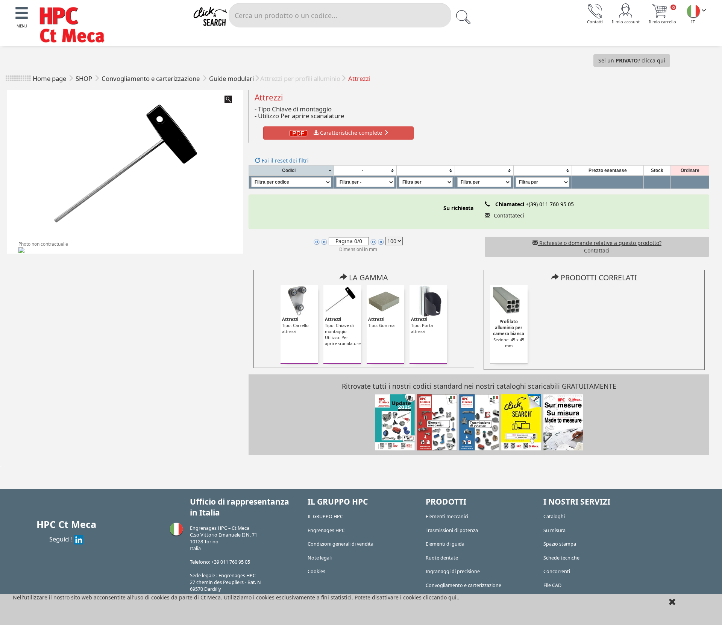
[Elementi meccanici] (437, 421)
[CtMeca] (693, 11)
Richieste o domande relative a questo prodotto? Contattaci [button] (599, 246)
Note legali (320, 558)
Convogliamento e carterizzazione (151, 78)
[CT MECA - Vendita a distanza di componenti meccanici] (75, 26)
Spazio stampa (559, 544)
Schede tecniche (561, 558)
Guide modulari (231, 78)
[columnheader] (291, 171)
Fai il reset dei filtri (284, 160)
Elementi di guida (445, 544)
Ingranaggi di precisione (453, 571)
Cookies (316, 571)
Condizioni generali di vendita (340, 544)
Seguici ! (61, 539)
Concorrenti (556, 571)
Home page (49, 78)
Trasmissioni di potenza (452, 530)
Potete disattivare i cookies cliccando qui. (406, 597)
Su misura (554, 530)
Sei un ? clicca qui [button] (631, 60)
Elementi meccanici (447, 516)
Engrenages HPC (326, 530)
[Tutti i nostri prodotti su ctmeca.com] (521, 421)
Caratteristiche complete (351, 132)
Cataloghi (554, 516)
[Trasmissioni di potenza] (479, 421)
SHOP (85, 78)
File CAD (552, 585)
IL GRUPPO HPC (325, 516)
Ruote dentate (442, 558)
